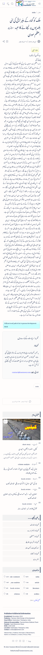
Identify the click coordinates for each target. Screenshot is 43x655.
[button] (5, 422)
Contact (20, 634)
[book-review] (26, 478)
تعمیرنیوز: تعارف (34, 524)
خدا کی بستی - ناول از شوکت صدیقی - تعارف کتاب (21, 483)
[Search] (12, 4)
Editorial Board (30, 632)
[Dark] (8, 4)
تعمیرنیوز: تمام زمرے (33, 530)
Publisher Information (19, 632)
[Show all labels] (35, 600)
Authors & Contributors (10, 634)
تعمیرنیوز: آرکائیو (35, 553)
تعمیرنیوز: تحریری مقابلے (32, 542)
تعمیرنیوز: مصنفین (34, 536)
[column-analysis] (24, 464)
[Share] (4, 41)
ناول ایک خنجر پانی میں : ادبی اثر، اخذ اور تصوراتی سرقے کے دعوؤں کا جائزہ (20, 470)
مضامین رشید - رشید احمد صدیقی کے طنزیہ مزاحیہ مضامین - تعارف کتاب (20, 495)
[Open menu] (39, 4)
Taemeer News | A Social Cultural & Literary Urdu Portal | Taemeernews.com (24, 648)
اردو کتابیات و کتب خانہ (32, 547)
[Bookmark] (4, 4)
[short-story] (26, 444)
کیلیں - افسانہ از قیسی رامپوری (28, 449)
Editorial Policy (8, 632)
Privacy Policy (27, 634)
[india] (37, 386)
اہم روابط (36, 559)
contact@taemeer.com (21, 372)
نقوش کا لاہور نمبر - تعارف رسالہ (27, 508)
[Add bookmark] (7, 41)
